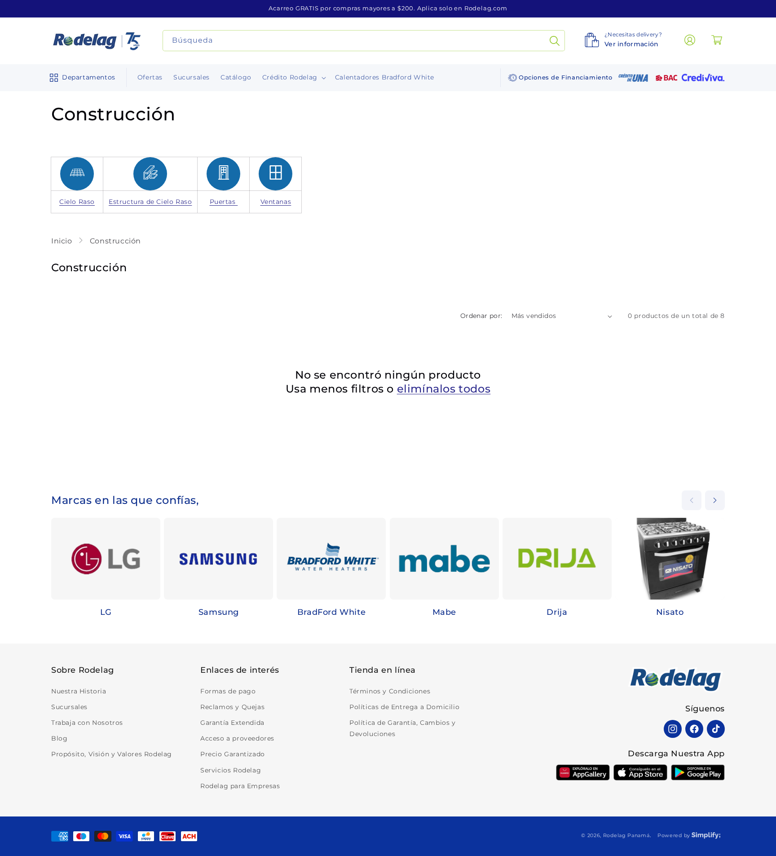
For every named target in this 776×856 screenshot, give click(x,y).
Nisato (670, 612)
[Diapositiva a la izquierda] (691, 500)
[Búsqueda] (554, 41)
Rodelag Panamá (626, 835)
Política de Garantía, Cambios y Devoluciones (402, 728)
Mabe (444, 612)
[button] (80, 78)
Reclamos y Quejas (232, 707)
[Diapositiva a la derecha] (715, 500)
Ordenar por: (481, 316)
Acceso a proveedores (237, 738)
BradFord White (331, 612)
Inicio (62, 241)
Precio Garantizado (232, 754)
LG (106, 612)
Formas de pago (228, 691)
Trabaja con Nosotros (87, 723)
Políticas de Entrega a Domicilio (404, 707)
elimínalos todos (444, 388)
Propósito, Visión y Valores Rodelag (111, 754)
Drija (557, 612)
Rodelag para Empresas (240, 786)
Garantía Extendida (232, 723)
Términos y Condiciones (389, 691)
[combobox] (364, 41)
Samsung (218, 612)
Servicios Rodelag (230, 770)
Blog (59, 738)
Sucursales (69, 707)
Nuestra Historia (78, 691)
